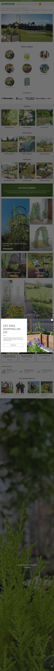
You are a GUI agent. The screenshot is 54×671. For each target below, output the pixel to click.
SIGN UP (13, 345)
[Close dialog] (52, 320)
